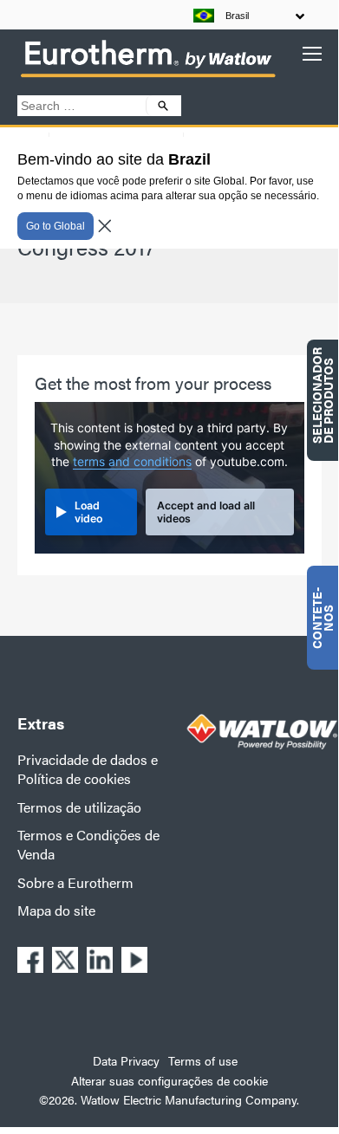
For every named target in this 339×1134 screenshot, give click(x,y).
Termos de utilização (79, 807)
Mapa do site (56, 910)
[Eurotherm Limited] (147, 76)
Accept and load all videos (206, 512)
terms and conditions (132, 462)
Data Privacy (126, 1060)
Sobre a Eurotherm (75, 882)
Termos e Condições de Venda (88, 844)
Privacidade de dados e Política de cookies (87, 768)
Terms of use (203, 1060)
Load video (88, 512)
